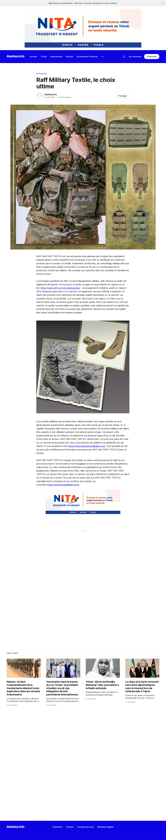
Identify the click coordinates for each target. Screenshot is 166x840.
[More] (102, 57)
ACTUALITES (41, 74)
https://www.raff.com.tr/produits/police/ (60, 288)
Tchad (43, 56)
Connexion (58, 827)
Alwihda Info (16, 56)
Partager (122, 96)
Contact (70, 827)
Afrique (69, 56)
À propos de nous (85, 827)
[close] (163, 3)
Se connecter (135, 56)
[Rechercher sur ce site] (124, 57)
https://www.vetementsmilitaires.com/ (86, 446)
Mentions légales (106, 827)
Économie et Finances (87, 56)
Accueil (33, 56)
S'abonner (152, 56)
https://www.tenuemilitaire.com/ (63, 485)
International (56, 56)
